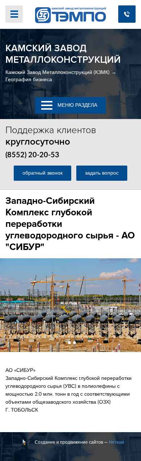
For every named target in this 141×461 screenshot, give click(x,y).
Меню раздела (76, 105)
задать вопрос (102, 173)
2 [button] (69, 342)
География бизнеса (28, 79)
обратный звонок (42, 173)
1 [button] (64, 342)
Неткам (116, 442)
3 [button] (74, 342)
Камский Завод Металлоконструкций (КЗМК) (57, 72)
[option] (70, 305)
